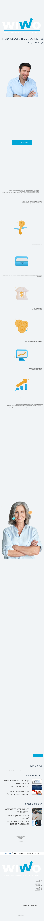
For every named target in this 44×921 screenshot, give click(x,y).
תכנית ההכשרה (38, 881)
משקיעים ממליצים (37, 884)
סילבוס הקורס (38, 885)
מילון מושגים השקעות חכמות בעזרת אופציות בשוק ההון (18, 822)
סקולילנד (8, 853)
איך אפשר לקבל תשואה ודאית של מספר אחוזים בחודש (16, 782)
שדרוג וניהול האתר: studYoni (39, 850)
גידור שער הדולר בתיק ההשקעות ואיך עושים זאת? (16, 810)
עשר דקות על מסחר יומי (20, 786)
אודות (39, 880)
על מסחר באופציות (37, 883)
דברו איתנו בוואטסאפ (32, 905)
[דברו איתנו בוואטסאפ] (39, 901)
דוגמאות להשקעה (37, 882)
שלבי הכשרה (38, 882)
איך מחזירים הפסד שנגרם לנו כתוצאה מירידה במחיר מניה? (18, 792)
